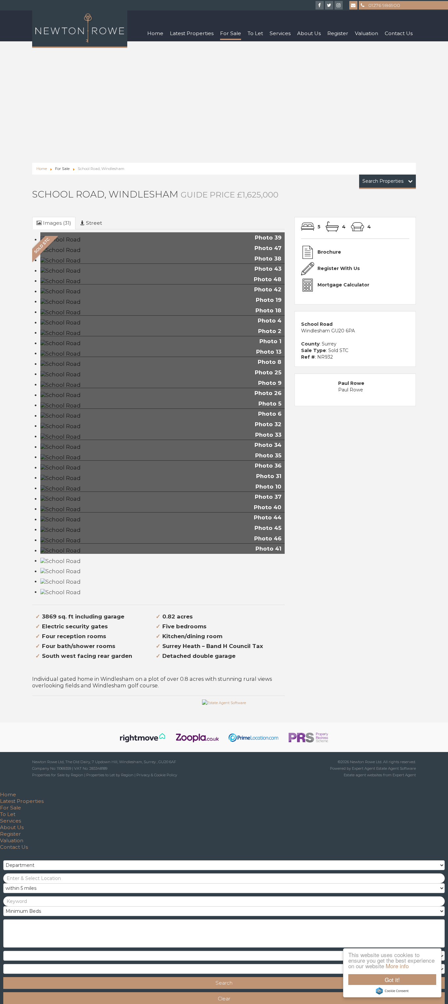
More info (397, 966)
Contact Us (399, 33)
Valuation (366, 33)
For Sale (230, 33)
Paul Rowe (350, 390)
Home (155, 33)
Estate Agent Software (396, 768)
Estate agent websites (363, 775)
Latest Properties (192, 33)
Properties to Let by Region (109, 775)
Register (337, 33)
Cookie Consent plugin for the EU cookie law (392, 990)
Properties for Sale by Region (57, 775)
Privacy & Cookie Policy (156, 775)
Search (224, 983)
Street (93, 223)
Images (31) (56, 223)
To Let (255, 33)
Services (280, 33)
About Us (309, 33)
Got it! (392, 979)
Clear (224, 998)
